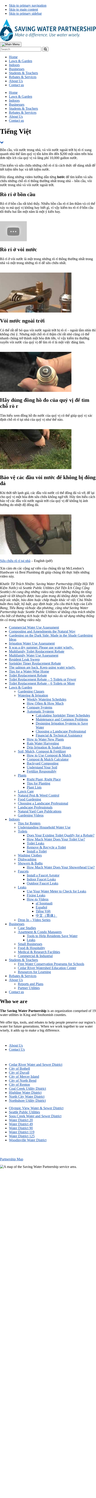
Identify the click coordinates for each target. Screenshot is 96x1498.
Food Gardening (29, 799)
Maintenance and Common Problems (62, 719)
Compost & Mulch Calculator (48, 759)
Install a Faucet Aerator (43, 875)
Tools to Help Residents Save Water (52, 936)
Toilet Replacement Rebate (28, 675)
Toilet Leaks (35, 843)
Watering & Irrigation (33, 695)
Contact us (16, 992)
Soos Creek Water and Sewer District (35, 1116)
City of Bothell (19, 1068)
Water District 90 (21, 1128)
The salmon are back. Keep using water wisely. (42, 667)
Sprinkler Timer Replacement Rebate (35, 663)
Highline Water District (25, 1092)
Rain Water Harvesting (43, 743)
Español (41, 907)
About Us (16, 980)
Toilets (22, 831)
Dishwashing (27, 859)
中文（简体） (46, 915)
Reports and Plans (30, 984)
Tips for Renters (29, 823)
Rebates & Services (22, 976)
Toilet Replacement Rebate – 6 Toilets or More (42, 683)
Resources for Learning (34, 972)
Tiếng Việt (43, 911)
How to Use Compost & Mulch (49, 755)
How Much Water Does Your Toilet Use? (56, 839)
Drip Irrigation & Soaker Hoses (49, 747)
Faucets (23, 871)
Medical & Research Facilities (39, 952)
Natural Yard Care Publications (39, 811)
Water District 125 (22, 1136)
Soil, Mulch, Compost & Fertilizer (42, 751)
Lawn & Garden (20, 687)
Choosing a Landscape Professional (61, 731)
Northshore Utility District (27, 1100)
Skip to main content (23, 9)
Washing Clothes (30, 855)
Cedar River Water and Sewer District (35, 1064)
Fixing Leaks (36, 895)
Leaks (22, 887)
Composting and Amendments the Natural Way (42, 631)
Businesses (16, 924)
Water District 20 (21, 1120)
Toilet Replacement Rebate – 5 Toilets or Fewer (42, 679)
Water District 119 (21, 1132)
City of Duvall (19, 1072)
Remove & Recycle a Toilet (46, 847)
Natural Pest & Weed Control (38, 795)
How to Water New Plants (45, 739)
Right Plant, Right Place (44, 779)
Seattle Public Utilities (24, 1112)
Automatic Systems (40, 711)
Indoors (14, 819)
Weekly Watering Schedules (46, 699)
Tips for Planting (38, 783)
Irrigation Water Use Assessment (32, 643)
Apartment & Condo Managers (40, 932)
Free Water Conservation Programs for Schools (51, 964)
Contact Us (17, 1049)
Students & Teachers (23, 960)
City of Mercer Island (24, 1076)
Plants (22, 775)
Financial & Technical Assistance (59, 735)
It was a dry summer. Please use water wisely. (41, 647)
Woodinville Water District (27, 1140)
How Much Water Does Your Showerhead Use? (61, 867)
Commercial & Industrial (35, 956)
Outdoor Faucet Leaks (42, 883)
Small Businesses (30, 944)
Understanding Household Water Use (44, 827)
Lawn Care (26, 791)
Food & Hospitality (31, 948)
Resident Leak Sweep (24, 659)
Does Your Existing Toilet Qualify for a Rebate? (60, 835)
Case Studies (27, 928)
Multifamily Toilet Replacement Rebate (36, 651)
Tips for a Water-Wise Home (29, 671)
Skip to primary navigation (27, 5)
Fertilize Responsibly (41, 771)
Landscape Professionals (35, 807)
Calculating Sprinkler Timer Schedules (63, 715)
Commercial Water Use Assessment (34, 627)
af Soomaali (44, 903)
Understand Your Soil (42, 767)
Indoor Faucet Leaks (41, 879)
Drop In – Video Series (34, 920)
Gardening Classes (31, 691)
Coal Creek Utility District (27, 1088)
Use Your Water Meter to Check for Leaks (56, 891)
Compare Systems (39, 707)
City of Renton (19, 1084)
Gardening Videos (31, 815)
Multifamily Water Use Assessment (33, 655)
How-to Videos (37, 899)
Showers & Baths (30, 863)
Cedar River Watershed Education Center (47, 968)
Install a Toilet (37, 851)
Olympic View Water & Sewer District (36, 1108)
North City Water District (26, 1096)
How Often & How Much (45, 703)
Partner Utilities (29, 988)
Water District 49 (21, 1124)
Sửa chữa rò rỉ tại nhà (15, 561)
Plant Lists (34, 787)
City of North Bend (22, 1080)
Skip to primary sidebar (25, 13)
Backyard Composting (42, 763)
